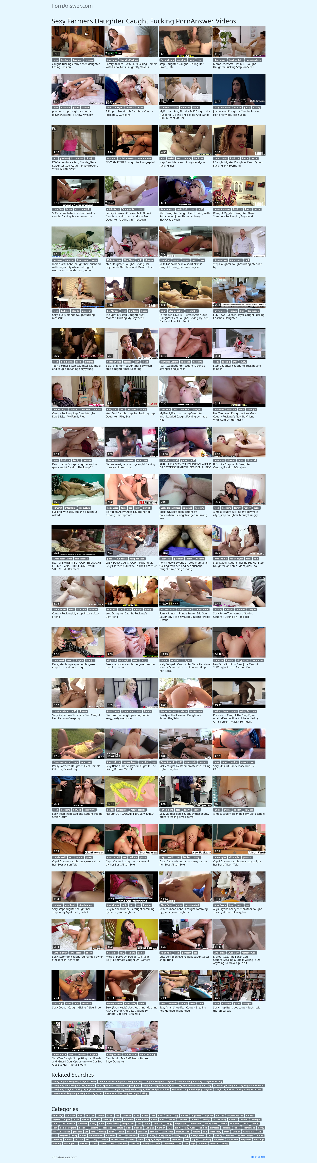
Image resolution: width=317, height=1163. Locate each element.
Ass (117, 1115)
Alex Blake (129, 260)
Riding (260, 1135)
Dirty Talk (157, 1123)
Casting (171, 1119)
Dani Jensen (220, 60)
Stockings (259, 1139)
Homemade (249, 1127)
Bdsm (168, 1115)
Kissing (102, 1131)
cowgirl (252, 609)
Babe (136, 1115)
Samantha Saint (168, 711)
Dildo (147, 1123)
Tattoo (103, 1143)
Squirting (206, 1139)
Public (143, 1135)
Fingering (93, 1127)
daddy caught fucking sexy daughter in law (74, 1081)
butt (242, 311)
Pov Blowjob (131, 1135)
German (161, 1127)
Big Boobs (196, 1115)
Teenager (146, 1143)
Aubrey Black (167, 209)
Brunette (128, 1119)
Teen (112, 1143)
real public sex (137, 558)
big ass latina (230, 711)
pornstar (178, 558)
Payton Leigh (167, 60)
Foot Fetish (107, 1127)
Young (225, 1143)
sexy (216, 361)
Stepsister (246, 1139)
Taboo (94, 1143)
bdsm (79, 361)
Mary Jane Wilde (222, 107)
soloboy (237, 809)
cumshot (181, 60)
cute (200, 1003)
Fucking (138, 1127)
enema (227, 809)
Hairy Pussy (189, 1127)
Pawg (74, 1135)
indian (189, 558)
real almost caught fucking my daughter (192, 1089)
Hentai (237, 1127)
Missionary (215, 1131)
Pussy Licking (181, 1135)
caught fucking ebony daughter (158, 1085)
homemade (82, 260)
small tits (175, 660)
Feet (55, 1127)
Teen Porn (122, 1143)
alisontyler (234, 857)
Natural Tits (248, 1131)
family (85, 107)
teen (55, 60)
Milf (205, 1131)
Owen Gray (233, 952)
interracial (70, 507)
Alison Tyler (220, 857)
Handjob (203, 1127)
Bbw (160, 1115)
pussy (247, 107)
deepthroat (257, 660)
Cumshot (82, 1123)
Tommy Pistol (130, 1054)
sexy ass (249, 809)
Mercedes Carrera (169, 361)
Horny (261, 1127)
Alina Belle (166, 952)
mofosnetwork (249, 952)
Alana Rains (113, 905)
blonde (79, 158)
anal (109, 107)
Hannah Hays (60, 409)
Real (210, 1135)
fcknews (233, 311)
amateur (111, 158)
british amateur (126, 158)
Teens (157, 1143)
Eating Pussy (211, 1123)
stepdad (57, 905)
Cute (101, 1123)
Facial (245, 1123)
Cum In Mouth (68, 1123)
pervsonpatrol (192, 905)
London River (60, 952)
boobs (245, 158)
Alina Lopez (236, 260)
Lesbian (131, 1131)
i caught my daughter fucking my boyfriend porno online (140, 1089)
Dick (139, 1123)
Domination (195, 1123)
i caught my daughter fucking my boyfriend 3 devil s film (81, 1089)
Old (259, 1131)
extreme (89, 361)
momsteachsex (253, 60)
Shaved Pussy (117, 1139)
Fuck (128, 1127)
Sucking (57, 1143)
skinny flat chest (248, 711)
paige (141, 952)
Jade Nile (165, 409)
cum (121, 609)
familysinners (201, 609)
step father (192, 311)
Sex (87, 1139)
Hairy (177, 1127)
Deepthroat (128, 1123)
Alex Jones (112, 60)
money (247, 507)
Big (176, 1115)
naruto (110, 809)
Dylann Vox (127, 711)
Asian (110, 1115)
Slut (167, 1139)
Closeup (206, 1119)
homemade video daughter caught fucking (126, 1093)
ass (76, 209)
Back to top (258, 1157)
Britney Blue (220, 558)
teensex (89, 60)
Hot (54, 1131)
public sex (122, 558)
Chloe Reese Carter (62, 558)
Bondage (107, 1119)
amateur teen (144, 158)
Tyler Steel (58, 660)
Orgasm (64, 1135)
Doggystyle (180, 1123)
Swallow (84, 1143)
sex (178, 158)
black (145, 361)
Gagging (149, 1127)
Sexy (95, 1139)
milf (200, 209)
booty (194, 260)
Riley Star (112, 409)
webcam (200, 558)
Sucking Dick (70, 1143)
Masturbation (183, 1131)
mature (203, 762)
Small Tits (177, 1139)
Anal (80, 1115)
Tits (179, 1143)
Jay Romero (220, 311)
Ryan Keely (130, 1003)
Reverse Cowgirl (245, 1135)
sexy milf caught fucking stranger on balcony (199, 1081)
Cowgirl (243, 1119)
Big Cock (208, 1115)
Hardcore (214, 1127)
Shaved (104, 1139)
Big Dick (220, 1115)
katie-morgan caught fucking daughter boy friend (239, 1085)
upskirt (234, 762)
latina (69, 209)
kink (75, 762)
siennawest (128, 460)
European (234, 1123)
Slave (140, 1139)
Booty (118, 1119)
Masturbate (167, 1131)
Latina (121, 1131)
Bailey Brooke (114, 1054)
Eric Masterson (168, 609)
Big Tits (250, 1115)
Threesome (168, 1143)
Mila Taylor (124, 660)
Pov (119, 1135)
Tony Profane (76, 952)
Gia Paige (112, 952)
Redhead (230, 1135)
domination (67, 361)
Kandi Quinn (220, 158)
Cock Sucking (219, 1119)
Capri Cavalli (59, 857)
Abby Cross (112, 507)
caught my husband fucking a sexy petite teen (238, 1089)
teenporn (77, 60)
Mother (236, 1131)
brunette (240, 609)
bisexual (130, 107)
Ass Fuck (126, 1115)
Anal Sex (90, 1115)
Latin (111, 1131)
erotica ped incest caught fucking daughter (118, 1085)
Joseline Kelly (236, 60)
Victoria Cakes (114, 361)
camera (131, 952)
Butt (162, 1119)
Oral (55, 1135)
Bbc (153, 1115)
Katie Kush (182, 209)
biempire (219, 460)
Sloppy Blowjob (153, 1139)
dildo (124, 905)
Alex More (219, 409)
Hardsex (226, 1127)
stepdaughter (86, 905)
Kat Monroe (112, 311)
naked (217, 809)
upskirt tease (247, 762)
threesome (122, 809)
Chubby (195, 1119)
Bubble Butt (142, 1119)
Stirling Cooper (114, 1003)
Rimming (57, 1139)
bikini (196, 107)
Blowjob (96, 1119)
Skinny (131, 1139)
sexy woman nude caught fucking (194, 1085)
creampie (251, 409)
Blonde (85, 1119)
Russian (79, 1139)
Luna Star (58, 209)
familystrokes (128, 209)
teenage (87, 460)
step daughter (176, 311)
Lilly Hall (111, 660)
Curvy (93, 1123)
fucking (187, 158)
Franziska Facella (61, 762)
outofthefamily (147, 1054)
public (110, 558)
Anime (100, 1115)
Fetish (82, 1127)
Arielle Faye (113, 209)
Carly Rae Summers (170, 507)
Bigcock (56, 1119)
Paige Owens (184, 609)
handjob (90, 660)
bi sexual (251, 460)
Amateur (70, 1115)
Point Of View (96, 1135)
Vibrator (202, 1143)
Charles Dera (113, 762)
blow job (90, 158)
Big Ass (184, 1115)
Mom (226, 1131)
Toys (193, 1143)
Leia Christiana (60, 711)
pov (55, 158)
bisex (140, 107)
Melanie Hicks (114, 260)
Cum (55, 1123)
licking (256, 107)
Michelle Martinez (129, 60)
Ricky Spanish (168, 762)
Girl (170, 1127)
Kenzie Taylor (236, 558)
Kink (93, 1131)
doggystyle (253, 311)
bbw (216, 762)
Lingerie (154, 1131)
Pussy (152, 1135)
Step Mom (219, 1139)
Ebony (224, 1123)
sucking (226, 361)
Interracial (64, 1131)
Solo (187, 1139)
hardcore (65, 60)
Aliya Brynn (220, 905)
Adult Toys (58, 1115)
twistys (183, 711)
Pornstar (110, 1135)
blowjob (119, 107)
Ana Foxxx (219, 952)
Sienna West (113, 460)
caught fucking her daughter (160, 1081)
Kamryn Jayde (130, 762)
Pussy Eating (164, 1135)
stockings (58, 1003)
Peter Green (113, 711)
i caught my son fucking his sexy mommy (73, 1085)
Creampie (255, 1119)
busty (243, 361)
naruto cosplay (138, 809)
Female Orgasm (68, 1127)
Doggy (169, 1123)
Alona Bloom (59, 1054)
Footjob (119, 1127)
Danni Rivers (59, 609)
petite (76, 107)
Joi (86, 1131)
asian (94, 260)
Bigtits (67, 1119)
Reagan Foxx (220, 260)
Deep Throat (113, 1123)
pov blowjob (66, 158)
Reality (218, 1135)
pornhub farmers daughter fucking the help (120, 1081)
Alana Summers (222, 209)
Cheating (183, 1119)
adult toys (142, 460)
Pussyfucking (198, 1135)
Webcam (214, 1143)
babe (141, 1003)
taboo (256, 507)
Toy (186, 1143)
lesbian (237, 107)
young (143, 409)
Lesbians (142, 1131)
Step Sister (232, 1139)
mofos (176, 260)
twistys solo (196, 711)
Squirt (195, 1139)
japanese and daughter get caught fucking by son (77, 1093)
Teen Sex (134, 1143)
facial (191, 60)
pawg (224, 762)
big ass (187, 660)
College (233, 1119)
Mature (196, 1131)
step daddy (70, 905)
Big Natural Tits (235, 1115)
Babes (145, 1115)
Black (76, 1119)
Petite (83, 1135)
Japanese (77, 1131)
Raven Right (167, 809)
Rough (68, 1139)
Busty (154, 1119)
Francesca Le (81, 558)
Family (255, 1123)
